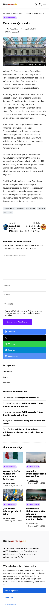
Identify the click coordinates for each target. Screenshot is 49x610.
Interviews (7, 371)
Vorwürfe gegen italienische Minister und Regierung (11, 475)
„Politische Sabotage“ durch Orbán (12, 511)
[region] (24, 586)
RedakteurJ (10, 483)
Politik (29, 13)
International (39, 13)
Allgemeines (18, 13)
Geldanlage (30, 208)
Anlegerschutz (9, 208)
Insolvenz (41, 208)
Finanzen (20, 208)
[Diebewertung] (14, 541)
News (5, 377)
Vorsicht (6, 382)
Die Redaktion (13, 29)
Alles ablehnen (10, 604)
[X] (24, 338)
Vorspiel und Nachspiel (28, 398)
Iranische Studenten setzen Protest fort (36, 474)
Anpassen (8, 597)
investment (8, 212)
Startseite (6, 13)
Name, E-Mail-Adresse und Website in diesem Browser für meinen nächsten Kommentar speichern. (24, 313)
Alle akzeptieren (11, 590)
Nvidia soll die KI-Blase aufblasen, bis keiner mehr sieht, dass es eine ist (23, 432)
